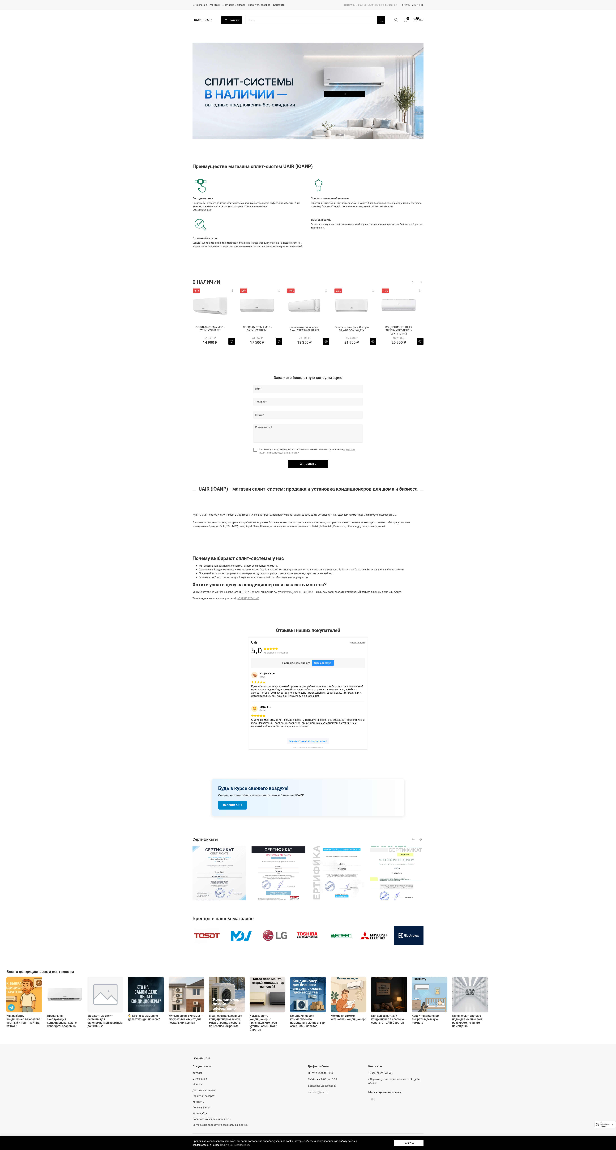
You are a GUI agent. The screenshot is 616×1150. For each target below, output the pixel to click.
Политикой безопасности (235, 1144)
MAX (310, 592)
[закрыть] (612, 1124)
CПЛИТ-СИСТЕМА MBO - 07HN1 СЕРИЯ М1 (210, 329)
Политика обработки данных (604, 1124)
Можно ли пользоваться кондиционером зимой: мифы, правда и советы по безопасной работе (225, 1021)
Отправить (308, 464)
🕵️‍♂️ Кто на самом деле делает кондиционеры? (144, 1017)
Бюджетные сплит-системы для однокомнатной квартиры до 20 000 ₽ (105, 1021)
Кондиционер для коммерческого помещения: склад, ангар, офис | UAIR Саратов (307, 1021)
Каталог (235, 20)
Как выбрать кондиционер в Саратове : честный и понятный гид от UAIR (24, 1021)
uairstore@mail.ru (291, 592)
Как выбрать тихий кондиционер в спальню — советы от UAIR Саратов (389, 1019)
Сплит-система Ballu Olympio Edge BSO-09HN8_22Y (351, 329)
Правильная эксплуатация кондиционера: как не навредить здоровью (62, 1021)
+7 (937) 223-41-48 (413, 4)
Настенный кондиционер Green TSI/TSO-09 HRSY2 (304, 329)
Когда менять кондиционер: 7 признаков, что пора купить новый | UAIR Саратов (263, 1022)
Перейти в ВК (232, 805)
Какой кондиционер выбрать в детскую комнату (425, 1019)
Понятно (408, 1143)
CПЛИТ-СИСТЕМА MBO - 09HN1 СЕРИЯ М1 (257, 329)
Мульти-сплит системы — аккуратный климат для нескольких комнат (186, 1019)
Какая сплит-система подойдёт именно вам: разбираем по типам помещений (467, 1021)
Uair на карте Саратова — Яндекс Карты (308, 747)
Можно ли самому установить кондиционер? (348, 1017)
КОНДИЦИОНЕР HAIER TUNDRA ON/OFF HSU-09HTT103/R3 (398, 330)
